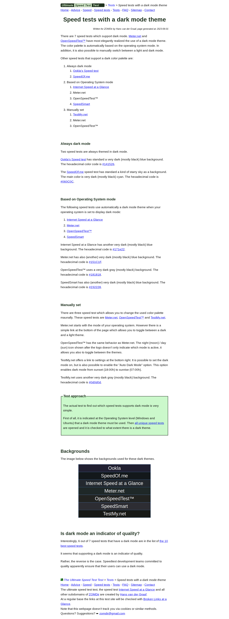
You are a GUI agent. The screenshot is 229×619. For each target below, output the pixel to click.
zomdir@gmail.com (112, 613)
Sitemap (136, 10)
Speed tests (102, 10)
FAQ (125, 10)
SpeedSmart (81, 104)
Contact (149, 10)
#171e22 (119, 249)
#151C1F (95, 262)
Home (65, 10)
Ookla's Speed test (85, 70)
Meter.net (135, 36)
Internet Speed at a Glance (91, 87)
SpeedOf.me (81, 76)
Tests (111, 5)
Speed (87, 10)
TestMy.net (80, 114)
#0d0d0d (95, 382)
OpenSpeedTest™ (73, 40)
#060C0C (67, 181)
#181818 (95, 274)
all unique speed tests (149, 423)
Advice (75, 10)
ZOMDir (94, 594)
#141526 (108, 164)
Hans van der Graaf (133, 594)
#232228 (95, 287)
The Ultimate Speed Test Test (83, 580)
